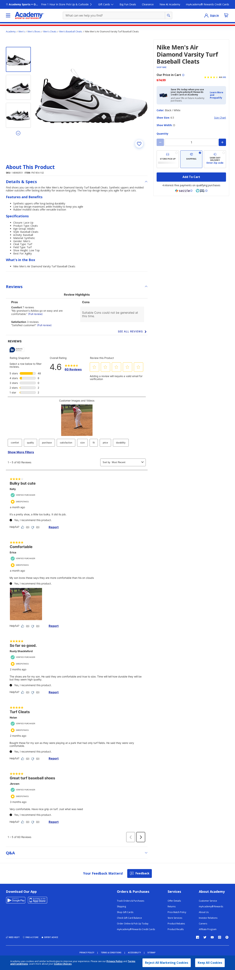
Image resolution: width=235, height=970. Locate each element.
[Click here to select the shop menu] (8, 15)
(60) (224, 77)
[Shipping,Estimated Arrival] (191, 159)
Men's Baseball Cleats (70, 31)
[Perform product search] (168, 15)
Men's (22, 31)
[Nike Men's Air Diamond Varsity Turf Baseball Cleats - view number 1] (18, 59)
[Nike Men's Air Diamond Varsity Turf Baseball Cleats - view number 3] (18, 115)
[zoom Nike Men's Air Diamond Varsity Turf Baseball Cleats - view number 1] (91, 96)
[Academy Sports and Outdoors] (29, 15)
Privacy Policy (114, 961)
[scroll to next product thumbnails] (18, 133)
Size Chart (220, 117)
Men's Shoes (34, 31)
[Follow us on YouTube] (212, 937)
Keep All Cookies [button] (210, 963)
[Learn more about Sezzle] (183, 190)
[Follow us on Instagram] (219, 937)
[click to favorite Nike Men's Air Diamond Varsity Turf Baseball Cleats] (139, 144)
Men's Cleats (49, 31)
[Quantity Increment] (222, 142)
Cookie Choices (63, 964)
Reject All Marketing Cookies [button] (166, 963)
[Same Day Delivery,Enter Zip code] (215, 159)
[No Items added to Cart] (226, 15)
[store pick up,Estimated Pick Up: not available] (168, 159)
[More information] (183, 75)
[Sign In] (206, 15)
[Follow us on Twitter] (205, 937)
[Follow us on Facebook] (197, 937)
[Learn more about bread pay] (201, 190)
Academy (11, 31)
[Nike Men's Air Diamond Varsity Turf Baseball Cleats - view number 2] (18, 87)
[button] (217, 95)
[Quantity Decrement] (160, 142)
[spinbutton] (191, 142)
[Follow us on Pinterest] (227, 937)
